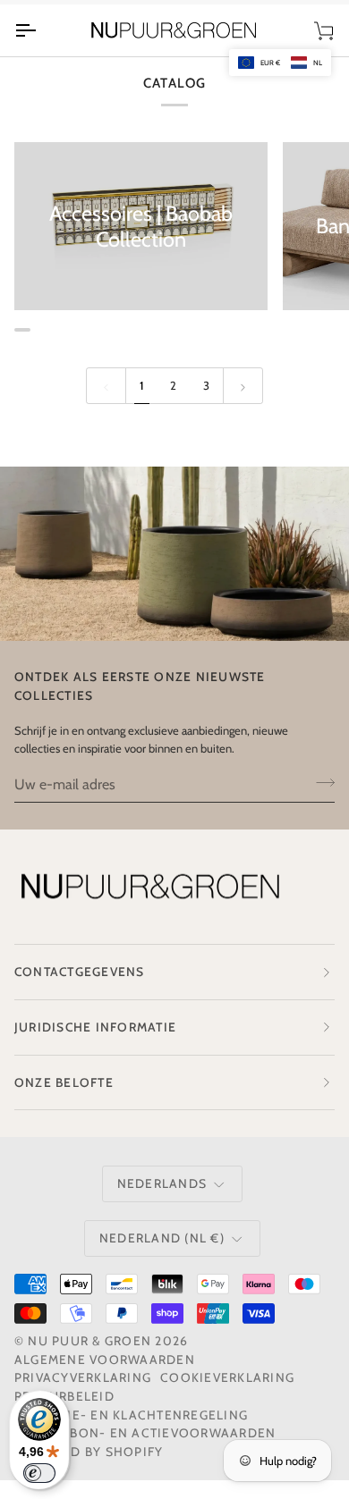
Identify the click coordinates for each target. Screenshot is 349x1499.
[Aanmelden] (320, 782)
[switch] (39, 1473)
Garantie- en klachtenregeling (131, 1415)
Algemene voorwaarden (104, 1359)
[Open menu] (41, 30)
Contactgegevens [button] (79, 971)
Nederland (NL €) (162, 1238)
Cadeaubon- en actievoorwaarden (145, 1433)
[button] (280, 62)
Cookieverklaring (227, 1377)
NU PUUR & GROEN (89, 1341)
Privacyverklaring (82, 1377)
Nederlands (162, 1183)
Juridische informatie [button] (95, 1027)
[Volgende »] (243, 385)
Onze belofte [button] (64, 1082)
